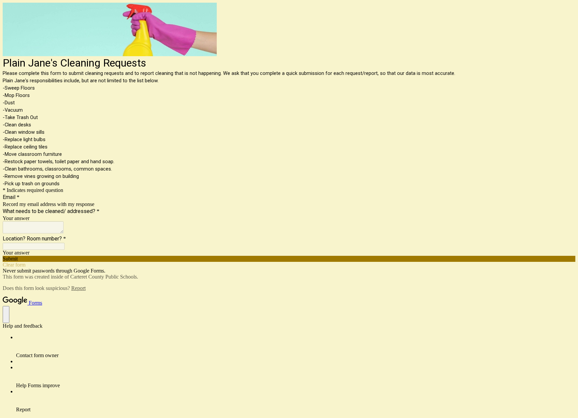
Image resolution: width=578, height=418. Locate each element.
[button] (289, 259)
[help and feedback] (6, 314)
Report (78, 288)
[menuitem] (295, 346)
